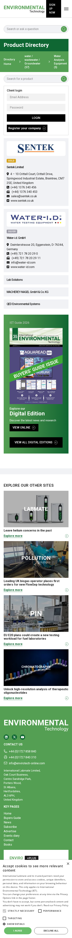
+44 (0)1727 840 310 (22, 757)
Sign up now (52, 8)
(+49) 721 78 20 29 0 (24, 253)
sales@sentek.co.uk (24, 196)
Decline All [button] (51, 930)
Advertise (10, 831)
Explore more (13, 536)
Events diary (12, 835)
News (7, 822)
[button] (4, 911)
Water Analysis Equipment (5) (60, 62)
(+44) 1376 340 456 (23, 187)
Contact (8, 840)
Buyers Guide (12, 818)
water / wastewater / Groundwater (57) (32, 62)
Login (36, 118)
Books (8, 844)
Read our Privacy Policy (56, 905)
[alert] (36, 899)
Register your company (24, 128)
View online (21, 427)
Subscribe (10, 827)
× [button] (67, 863)
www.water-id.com (23, 267)
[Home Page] (24, 9)
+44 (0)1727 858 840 (22, 751)
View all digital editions (33, 442)
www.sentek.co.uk (22, 200)
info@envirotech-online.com (27, 763)
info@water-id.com (23, 262)
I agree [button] (17, 930)
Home (7, 813)
